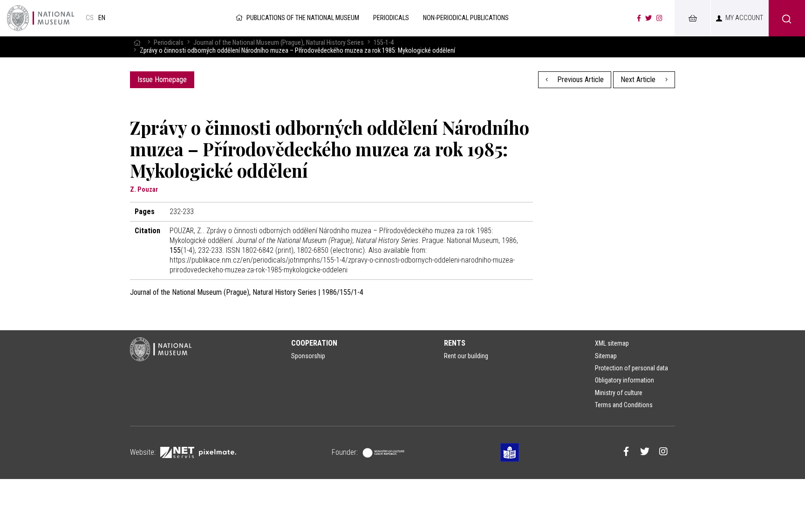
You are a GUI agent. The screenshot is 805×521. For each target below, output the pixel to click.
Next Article (639, 79)
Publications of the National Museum (302, 18)
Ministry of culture (618, 392)
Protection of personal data (631, 368)
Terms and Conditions (624, 405)
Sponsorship (308, 356)
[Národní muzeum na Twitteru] (648, 18)
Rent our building (466, 356)
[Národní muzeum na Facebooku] (639, 18)
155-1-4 (384, 43)
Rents (454, 343)
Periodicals (169, 43)
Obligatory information (624, 380)
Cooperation (314, 343)
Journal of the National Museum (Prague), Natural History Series (278, 43)
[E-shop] (692, 18)
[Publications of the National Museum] (40, 18)
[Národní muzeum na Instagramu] (659, 18)
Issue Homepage (162, 79)
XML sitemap (612, 343)
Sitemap (606, 356)
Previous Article (579, 79)
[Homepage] (137, 43)
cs (90, 18)
